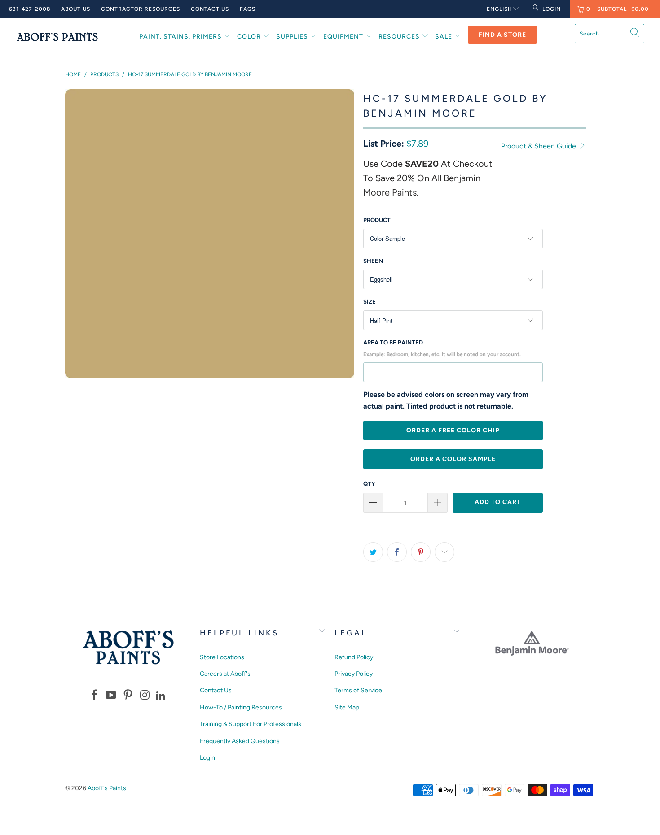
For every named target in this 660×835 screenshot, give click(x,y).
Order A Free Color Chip (452, 430)
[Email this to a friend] (444, 552)
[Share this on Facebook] (397, 552)
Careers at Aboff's (225, 674)
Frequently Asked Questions (240, 741)
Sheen (373, 260)
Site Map (346, 707)
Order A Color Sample (453, 459)
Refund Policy (353, 657)
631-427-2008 (29, 9)
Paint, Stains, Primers (181, 36)
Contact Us (210, 9)
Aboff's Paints (107, 788)
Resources (400, 36)
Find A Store (502, 35)
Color (250, 36)
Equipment (344, 36)
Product (377, 220)
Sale (444, 36)
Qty (369, 483)
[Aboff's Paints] (57, 36)
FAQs (247, 9)
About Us (75, 9)
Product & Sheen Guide (539, 146)
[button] (94, 696)
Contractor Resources (140, 9)
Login (207, 757)
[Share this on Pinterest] (421, 552)
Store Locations (222, 657)
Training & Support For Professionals (250, 724)
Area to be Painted (442, 348)
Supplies (293, 36)
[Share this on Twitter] (373, 552)
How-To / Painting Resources (241, 707)
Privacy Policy (353, 674)
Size (369, 301)
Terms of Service (358, 690)
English (499, 9)
